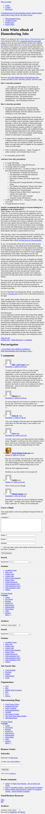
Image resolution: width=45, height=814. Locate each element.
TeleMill (8, 712)
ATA (7, 686)
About (7, 5)
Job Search (9, 599)
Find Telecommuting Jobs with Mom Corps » (16, 351)
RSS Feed (14, 758)
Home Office (9, 24)
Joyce (14, 433)
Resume (8, 601)
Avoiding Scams (11, 21)
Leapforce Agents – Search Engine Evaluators (27, 787)
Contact (8, 7)
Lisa (6, 787)
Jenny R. (15, 416)
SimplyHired (9, 676)
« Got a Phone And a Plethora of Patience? (15, 349)
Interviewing (9, 605)
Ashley (7, 784)
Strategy (8, 613)
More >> (8, 615)
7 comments (28, 340)
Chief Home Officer (12, 704)
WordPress (13, 812)
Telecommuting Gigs (12, 584)
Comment (5, 517)
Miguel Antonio (17, 494)
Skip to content (6, 2)
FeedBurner (12, 773)
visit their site (12, 294)
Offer (7, 611)
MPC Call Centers (19, 365)
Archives (4, 625)
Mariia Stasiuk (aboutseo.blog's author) (18, 789)
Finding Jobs (9, 22)
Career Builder (10, 670)
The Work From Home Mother (16, 716)
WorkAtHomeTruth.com (21, 453)
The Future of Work (12, 714)
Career (7, 597)
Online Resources (17, 340)
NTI (6, 692)
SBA (2, 800)
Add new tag (5, 338)
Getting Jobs (9, 576)
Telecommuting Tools (12, 588)
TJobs (7, 678)
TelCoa (7, 696)
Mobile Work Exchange (13, 690)
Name (3, 535)
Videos (7, 590)
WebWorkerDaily (11, 718)
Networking (9, 609)
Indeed (7, 674)
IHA (6, 688)
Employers (9, 603)
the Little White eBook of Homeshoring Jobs (23, 77)
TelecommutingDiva (12, 710)
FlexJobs (8, 672)
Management (9, 607)
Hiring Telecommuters (13, 578)
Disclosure (9, 9)
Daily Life (8, 572)
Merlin (22, 812)
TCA (7, 694)
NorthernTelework (11, 706)
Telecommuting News (12, 19)
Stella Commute (10, 708)
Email (3, 539)
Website (3, 543)
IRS (2, 802)
